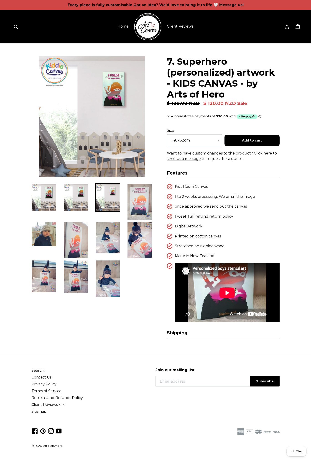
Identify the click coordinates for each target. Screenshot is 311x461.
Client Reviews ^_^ (48, 404)
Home (123, 26)
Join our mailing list (175, 370)
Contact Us (41, 377)
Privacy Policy (43, 384)
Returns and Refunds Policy (57, 398)
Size (170, 130)
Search (37, 370)
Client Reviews (180, 26)
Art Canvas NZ (53, 446)
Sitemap (38, 411)
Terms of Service (46, 391)
